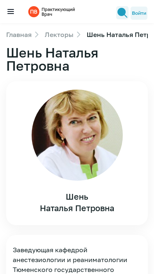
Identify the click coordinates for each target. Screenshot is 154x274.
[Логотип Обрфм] (52, 11)
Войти (139, 13)
